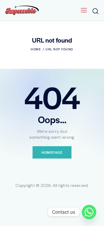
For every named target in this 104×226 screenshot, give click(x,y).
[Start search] (95, 11)
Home (36, 49)
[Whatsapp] (89, 212)
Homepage (52, 152)
